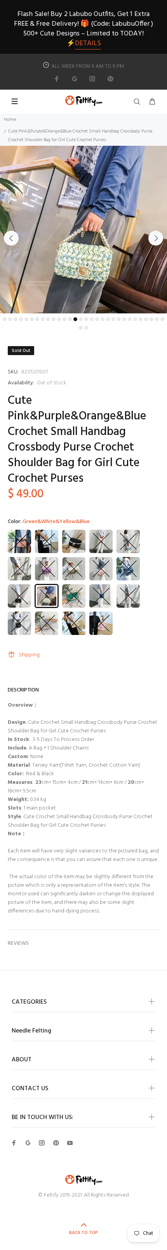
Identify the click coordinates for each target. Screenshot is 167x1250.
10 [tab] (54, 319)
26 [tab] (141, 319)
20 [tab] (108, 319)
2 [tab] (10, 319)
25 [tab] (135, 319)
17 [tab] (92, 319)
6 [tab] (32, 319)
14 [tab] (75, 319)
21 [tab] (113, 319)
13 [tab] (70, 319)
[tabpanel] (83, 229)
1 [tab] (5, 319)
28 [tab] (151, 319)
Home (10, 120)
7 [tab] (37, 319)
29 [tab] (157, 319)
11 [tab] (59, 319)
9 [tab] (48, 319)
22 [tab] (119, 319)
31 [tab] (81, 328)
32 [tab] (86, 328)
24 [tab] (130, 319)
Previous (11, 238)
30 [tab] (162, 319)
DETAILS (88, 43)
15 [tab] (81, 319)
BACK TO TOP (83, 1233)
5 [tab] (26, 319)
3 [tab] (15, 319)
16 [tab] (86, 319)
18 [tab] (97, 319)
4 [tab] (21, 319)
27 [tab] (146, 319)
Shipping (29, 655)
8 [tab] (43, 319)
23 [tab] (124, 319)
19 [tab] (102, 319)
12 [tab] (64, 319)
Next (155, 238)
